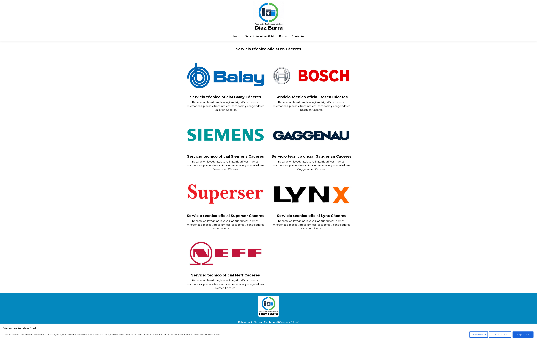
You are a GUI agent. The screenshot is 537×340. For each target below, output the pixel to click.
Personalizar (478, 334)
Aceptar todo (523, 334)
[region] (268, 332)
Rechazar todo (500, 334)
